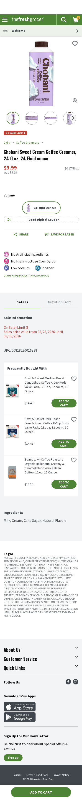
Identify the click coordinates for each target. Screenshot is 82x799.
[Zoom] (75, 100)
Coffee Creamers (27, 142)
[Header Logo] (27, 19)
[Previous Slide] (9, 118)
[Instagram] (75, 683)
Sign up (13, 757)
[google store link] (20, 720)
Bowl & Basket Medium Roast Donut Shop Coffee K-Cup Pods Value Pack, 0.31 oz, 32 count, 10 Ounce (47, 384)
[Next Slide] (73, 118)
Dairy (7, 142)
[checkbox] (75, 43)
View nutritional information (26, 276)
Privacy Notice (61, 775)
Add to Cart (64, 403)
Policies (17, 775)
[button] (63, 19)
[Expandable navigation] (5, 19)
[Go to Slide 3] (50, 118)
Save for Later (62, 234)
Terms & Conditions (37, 775)
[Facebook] (68, 683)
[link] (59, 234)
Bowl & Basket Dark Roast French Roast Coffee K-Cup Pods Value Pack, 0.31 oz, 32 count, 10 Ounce (47, 425)
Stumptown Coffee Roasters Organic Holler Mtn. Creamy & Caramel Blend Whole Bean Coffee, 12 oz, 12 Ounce (45, 465)
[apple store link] (20, 710)
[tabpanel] (41, 415)
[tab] (22, 302)
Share (23, 234)
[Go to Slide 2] (32, 118)
